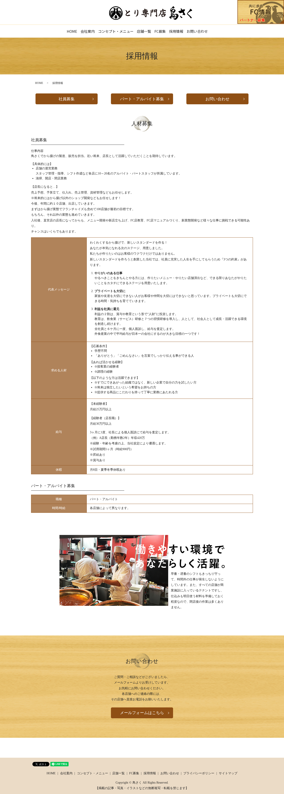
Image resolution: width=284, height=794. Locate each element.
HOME (72, 31)
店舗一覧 (144, 31)
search (217, 31)
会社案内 (88, 31)
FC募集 (160, 31)
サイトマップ (228, 773)
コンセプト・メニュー (116, 31)
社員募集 (67, 99)
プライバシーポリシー (198, 773)
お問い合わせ (197, 31)
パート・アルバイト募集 (142, 99)
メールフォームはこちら (142, 713)
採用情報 (176, 31)
